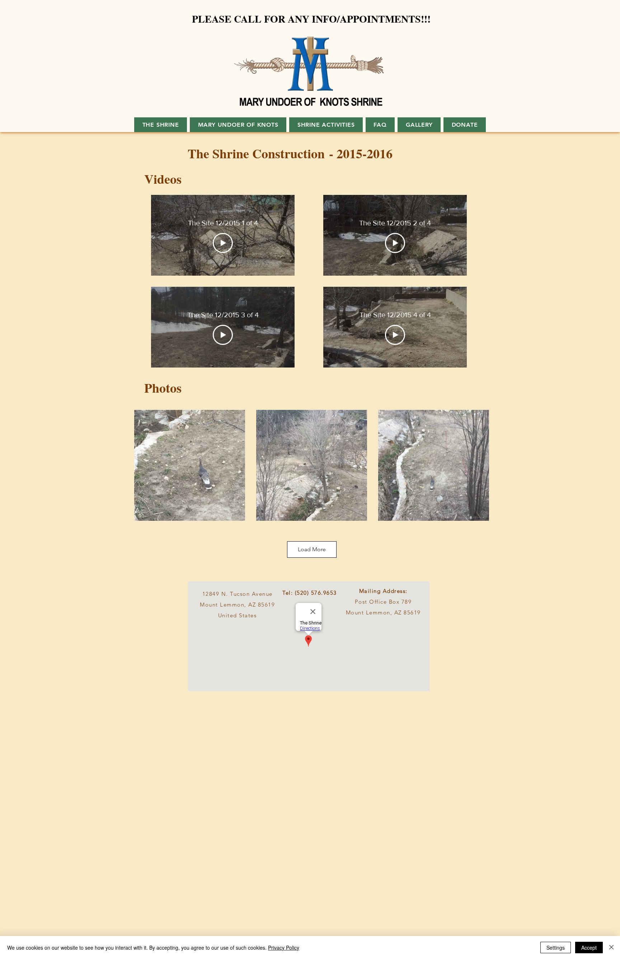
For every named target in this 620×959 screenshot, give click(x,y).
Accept (589, 947)
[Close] (611, 947)
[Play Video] (223, 243)
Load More (312, 549)
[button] (419, 124)
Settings (555, 947)
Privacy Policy (283, 947)
